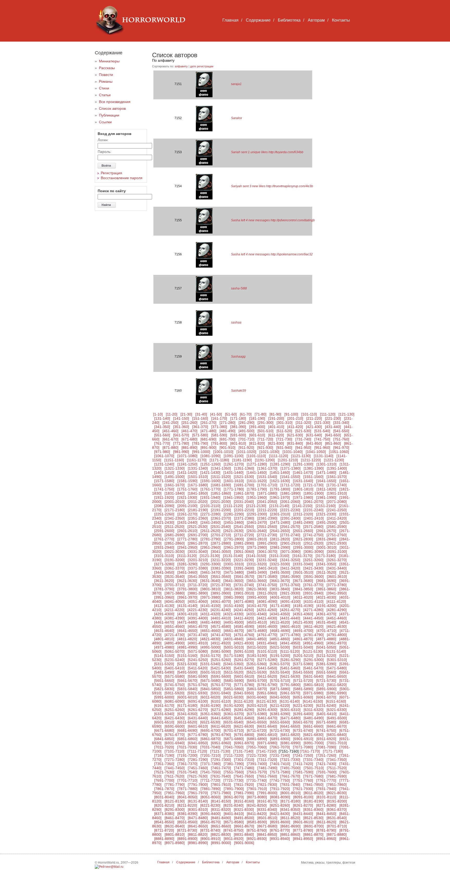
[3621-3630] (187, 581)
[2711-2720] (244, 535)
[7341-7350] (337, 760)
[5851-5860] (234, 689)
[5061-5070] (175, 651)
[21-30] (186, 414)
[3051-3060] (244, 551)
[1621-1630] (280, 481)
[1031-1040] (293, 452)
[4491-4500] (234, 622)
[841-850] (314, 443)
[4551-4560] (175, 626)
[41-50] (216, 414)
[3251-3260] (313, 560)
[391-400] (257, 427)
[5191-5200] (280, 655)
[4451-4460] (337, 618)
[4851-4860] (280, 639)
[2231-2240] (313, 510)
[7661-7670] (290, 776)
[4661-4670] (234, 631)
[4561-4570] (198, 626)
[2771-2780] (187, 539)
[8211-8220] (187, 805)
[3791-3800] (187, 589)
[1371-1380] (290, 468)
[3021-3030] (175, 551)
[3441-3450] (164, 572)
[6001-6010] (187, 697)
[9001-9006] (244, 843)
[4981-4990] (187, 647)
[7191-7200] (187, 755)
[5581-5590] (198, 676)
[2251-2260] (164, 514)
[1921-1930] (187, 497)
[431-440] (333, 427)
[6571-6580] (326, 722)
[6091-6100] (198, 701)
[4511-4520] (280, 622)
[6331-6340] (164, 714)
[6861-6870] (211, 739)
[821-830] (276, 443)
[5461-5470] (313, 668)
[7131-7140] (243, 751)
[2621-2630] (233, 531)
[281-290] (246, 422)
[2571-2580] (313, 527)
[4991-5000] (211, 647)
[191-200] (276, 418)
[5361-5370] (280, 664)
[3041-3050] (221, 551)
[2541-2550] (244, 527)
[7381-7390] (234, 764)
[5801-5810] (314, 685)
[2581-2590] (337, 527)
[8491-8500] (244, 818)
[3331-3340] (303, 564)
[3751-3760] (290, 585)
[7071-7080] (303, 747)
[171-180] (238, 418)
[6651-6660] (313, 726)
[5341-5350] (233, 664)
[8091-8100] (303, 797)
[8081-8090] (280, 797)
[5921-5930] (198, 693)
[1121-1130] (301, 456)
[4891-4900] (175, 643)
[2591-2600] (164, 531)
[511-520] (284, 431)
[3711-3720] (198, 585)
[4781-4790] (314, 635)
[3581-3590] (290, 576)
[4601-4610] (290, 626)
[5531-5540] (280, 672)
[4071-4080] (244, 601)
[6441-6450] (221, 718)
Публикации (109, 115)
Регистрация (111, 173)
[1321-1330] (175, 468)
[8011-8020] (313, 793)
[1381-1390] (314, 468)
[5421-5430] (221, 668)
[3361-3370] (175, 568)
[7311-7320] (267, 760)
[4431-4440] (290, 618)
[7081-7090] (326, 747)
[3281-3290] (187, 564)
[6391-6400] (303, 714)
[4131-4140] (187, 606)
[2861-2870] (198, 543)
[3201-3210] (198, 560)
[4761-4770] (267, 635)
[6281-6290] (244, 710)
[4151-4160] (234, 606)
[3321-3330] (280, 564)
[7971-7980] (221, 793)
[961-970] (341, 447)
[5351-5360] (257, 664)
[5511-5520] (233, 672)
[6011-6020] (210, 697)
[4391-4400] (198, 618)
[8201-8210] (164, 805)
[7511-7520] (337, 768)
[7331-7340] (313, 760)
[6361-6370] (234, 714)
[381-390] (238, 427)
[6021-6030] (233, 697)
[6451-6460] (244, 718)
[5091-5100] (244, 651)
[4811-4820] (187, 639)
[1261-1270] (234, 464)
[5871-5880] (280, 689)
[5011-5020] (257, 647)
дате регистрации (201, 66)
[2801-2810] (257, 539)
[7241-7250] (303, 755)
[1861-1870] (244, 493)
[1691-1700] (244, 485)
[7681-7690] (337, 776)
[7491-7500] (290, 768)
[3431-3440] (337, 568)
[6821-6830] (313, 735)
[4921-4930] (244, 643)
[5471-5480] (337, 668)
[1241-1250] (187, 464)
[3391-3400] (244, 568)
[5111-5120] (290, 651)
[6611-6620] (221, 726)
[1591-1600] (211, 481)
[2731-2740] (290, 535)
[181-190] (257, 418)
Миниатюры (109, 61)
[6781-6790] (221, 735)
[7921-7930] (303, 789)
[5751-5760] (198, 685)
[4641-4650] (187, 631)
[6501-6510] (164, 722)
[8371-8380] (164, 814)
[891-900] (208, 447)
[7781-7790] (175, 784)
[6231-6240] (326, 705)
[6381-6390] (280, 714)
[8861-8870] (313, 834)
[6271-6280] (221, 710)
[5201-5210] (303, 655)
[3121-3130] (210, 556)
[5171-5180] (234, 655)
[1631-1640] (303, 481)
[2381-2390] (267, 518)
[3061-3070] (267, 551)
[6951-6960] (221, 743)
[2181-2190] (198, 510)
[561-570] (181, 435)
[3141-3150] (256, 556)
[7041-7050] (233, 747)
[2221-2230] (290, 510)
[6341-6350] (187, 714)
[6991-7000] (314, 743)
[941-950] (303, 447)
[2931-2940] (164, 547)
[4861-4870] (303, 639)
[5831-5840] (187, 689)
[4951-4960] (313, 643)
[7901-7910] (257, 789)
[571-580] (200, 435)
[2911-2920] (313, 543)
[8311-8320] (221, 809)
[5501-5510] (211, 672)
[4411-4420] (244, 618)
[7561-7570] (257, 772)
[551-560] (162, 435)
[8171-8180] (290, 801)
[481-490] (227, 431)
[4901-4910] (198, 643)
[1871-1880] (267, 493)
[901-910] (227, 447)
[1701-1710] (267, 485)
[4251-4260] (267, 610)
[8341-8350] (290, 809)
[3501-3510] (303, 572)
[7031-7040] (210, 747)
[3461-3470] (211, 572)
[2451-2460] (234, 522)
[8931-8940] (280, 839)
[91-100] (291, 414)
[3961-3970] (187, 597)
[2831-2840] (326, 539)
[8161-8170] (267, 801)
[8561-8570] (211, 822)
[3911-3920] (267, 593)
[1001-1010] (223, 452)
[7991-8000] (267, 793)
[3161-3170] (302, 556)
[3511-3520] (326, 572)
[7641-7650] (244, 776)
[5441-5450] (267, 668)
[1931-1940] (210, 497)
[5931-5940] (221, 693)
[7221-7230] (257, 755)
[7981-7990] (244, 793)
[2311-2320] (303, 514)
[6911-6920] (326, 739)
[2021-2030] (221, 502)
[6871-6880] (234, 739)
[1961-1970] (280, 497)
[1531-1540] (267, 477)
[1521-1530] (244, 477)
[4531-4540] (326, 622)
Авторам (316, 20)
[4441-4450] (313, 618)
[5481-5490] (164, 672)
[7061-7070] (280, 747)
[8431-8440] (303, 814)
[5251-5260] (221, 660)
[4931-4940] (267, 643)
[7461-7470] (221, 768)
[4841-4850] (257, 639)
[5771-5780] (244, 685)
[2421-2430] (164, 522)
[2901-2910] (290, 543)
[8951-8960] (326, 839)
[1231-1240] (164, 464)
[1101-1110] (256, 456)
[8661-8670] (244, 826)
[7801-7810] (221, 784)
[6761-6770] (175, 735)
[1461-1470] (303, 472)
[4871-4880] (326, 639)
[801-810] (238, 443)
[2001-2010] (175, 502)
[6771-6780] (198, 735)
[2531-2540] (221, 527)
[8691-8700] (314, 826)
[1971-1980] (303, 497)
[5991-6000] (164, 697)
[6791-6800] (244, 735)
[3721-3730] (221, 585)
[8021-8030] (337, 793)
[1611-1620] (257, 481)
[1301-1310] (326, 464)
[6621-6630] (244, 726)
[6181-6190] (211, 705)
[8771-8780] (303, 830)
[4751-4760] (244, 635)
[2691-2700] (198, 535)
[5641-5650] (337, 676)
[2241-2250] (337, 510)
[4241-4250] (244, 610)
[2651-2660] (303, 531)
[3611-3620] (164, 581)
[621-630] (295, 435)
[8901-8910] (211, 839)
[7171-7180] (333, 751)
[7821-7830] (267, 784)
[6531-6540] (233, 722)
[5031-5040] (303, 647)
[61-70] (246, 414)
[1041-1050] (316, 452)
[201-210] (295, 418)
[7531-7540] (187, 772)
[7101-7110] (174, 751)
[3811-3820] (233, 589)
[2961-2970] (234, 547)
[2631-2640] (257, 531)
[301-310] (284, 422)
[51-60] (231, 414)
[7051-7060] (257, 747)
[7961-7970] (198, 793)
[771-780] (181, 443)
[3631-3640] (210, 581)
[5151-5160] (187, 655)
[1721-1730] (313, 485)
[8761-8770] (280, 830)
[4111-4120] (336, 601)
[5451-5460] (290, 668)
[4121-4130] (164, 606)
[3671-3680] (303, 581)
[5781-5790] (267, 685)
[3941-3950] (337, 593)
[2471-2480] (280, 522)
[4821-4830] (210, 639)
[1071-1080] (187, 456)
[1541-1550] (290, 477)
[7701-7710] (187, 780)
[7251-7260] (326, 755)
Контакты (341, 20)
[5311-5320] (164, 664)
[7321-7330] (290, 760)
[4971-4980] (164, 647)
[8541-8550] (164, 822)
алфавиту (181, 66)
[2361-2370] (221, 518)
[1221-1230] (334, 460)
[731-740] (303, 439)
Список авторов (112, 108)
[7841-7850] (313, 784)
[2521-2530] (198, 527)
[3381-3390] (221, 568)
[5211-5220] (326, 655)
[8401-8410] (234, 814)
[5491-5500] (187, 672)
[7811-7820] (244, 784)
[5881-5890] (303, 689)
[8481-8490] (221, 818)
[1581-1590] (187, 481)
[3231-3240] (267, 560)
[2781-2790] (211, 539)
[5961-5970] (290, 693)
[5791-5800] (290, 685)
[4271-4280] (313, 610)
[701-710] (246, 439)
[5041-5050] (326, 647)
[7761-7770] (326, 780)
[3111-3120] (187, 556)
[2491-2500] (326, 522)
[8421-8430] (280, 814)
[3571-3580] (267, 576)
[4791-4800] (337, 635)
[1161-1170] (197, 460)
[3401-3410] (267, 568)
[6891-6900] (280, 739)
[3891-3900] (221, 593)
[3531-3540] (175, 576)
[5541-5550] (303, 672)
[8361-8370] (337, 809)
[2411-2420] (337, 518)
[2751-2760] (337, 535)
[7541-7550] (211, 772)
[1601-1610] (234, 481)
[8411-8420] (257, 814)
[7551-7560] (234, 772)
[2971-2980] (257, 547)
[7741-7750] (280, 780)
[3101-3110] (164, 556)
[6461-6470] (267, 718)
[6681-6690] (187, 730)
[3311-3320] (257, 564)
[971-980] (162, 452)
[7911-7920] (280, 789)
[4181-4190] (303, 606)
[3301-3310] (234, 564)
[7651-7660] (267, 776)
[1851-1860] (221, 493)
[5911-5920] (174, 693)
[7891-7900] (234, 789)
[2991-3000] (303, 547)
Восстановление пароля (121, 178)
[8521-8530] (313, 818)
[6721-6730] (280, 730)
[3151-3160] (279, 556)
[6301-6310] (290, 710)
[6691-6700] (211, 730)
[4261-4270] (290, 610)
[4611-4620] (313, 626)
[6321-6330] (337, 710)
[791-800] (219, 443)
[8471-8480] (198, 818)
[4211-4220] (174, 610)
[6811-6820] (290, 735)
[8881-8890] (164, 839)
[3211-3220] (221, 560)
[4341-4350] (280, 614)
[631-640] (314, 435)
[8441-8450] (326, 814)
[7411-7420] (303, 764)
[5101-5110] (267, 651)
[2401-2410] (314, 518)
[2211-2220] (267, 510)
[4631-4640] (164, 631)
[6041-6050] (280, 697)
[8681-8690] (290, 826)
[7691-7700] (164, 780)
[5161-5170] (211, 655)
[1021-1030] (269, 452)
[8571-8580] (234, 822)
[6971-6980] (267, 743)
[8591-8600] (280, 822)
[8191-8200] (337, 801)
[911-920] (246, 447)
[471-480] (208, 431)
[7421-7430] (326, 764)
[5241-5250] (198, 660)
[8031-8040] (164, 797)
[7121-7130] (220, 751)
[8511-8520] (290, 818)
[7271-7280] (175, 760)
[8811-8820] (198, 834)
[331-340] (341, 422)
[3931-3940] (313, 593)
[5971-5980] (313, 693)
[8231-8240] (233, 805)
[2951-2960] (211, 547)
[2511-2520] (174, 527)
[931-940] (284, 447)
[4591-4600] (267, 626)
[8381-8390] (187, 814)
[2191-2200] (221, 510)
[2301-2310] (280, 514)
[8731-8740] (210, 830)
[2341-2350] (175, 518)
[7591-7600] (326, 772)
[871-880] (170, 447)
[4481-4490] (211, 622)
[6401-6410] (326, 714)
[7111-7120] (197, 751)
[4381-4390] (175, 618)
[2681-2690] (175, 535)
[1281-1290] (280, 464)
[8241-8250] (257, 805)
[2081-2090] (164, 506)
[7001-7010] (337, 743)
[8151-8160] (244, 801)
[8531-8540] (337, 818)
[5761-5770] (221, 685)
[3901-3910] (244, 593)
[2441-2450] (211, 522)
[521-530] (303, 431)
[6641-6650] (290, 726)
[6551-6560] (280, 722)
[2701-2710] (221, 535)
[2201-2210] (244, 510)
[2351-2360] (198, 518)
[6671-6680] (164, 730)
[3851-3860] (326, 589)
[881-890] (189, 447)
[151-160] (200, 418)
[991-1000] (201, 452)
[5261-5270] (244, 660)
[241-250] (170, 422)
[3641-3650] (233, 581)
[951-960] (322, 447)
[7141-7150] (267, 751)
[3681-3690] (326, 581)
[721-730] (284, 439)
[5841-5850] (211, 689)
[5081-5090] (221, 651)
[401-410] (276, 427)
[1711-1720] (290, 485)
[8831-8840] (244, 834)
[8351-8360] (313, 809)
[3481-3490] (257, 572)
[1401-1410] (164, 472)
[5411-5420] (198, 668)
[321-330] (322, 422)
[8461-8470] (175, 818)
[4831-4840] (233, 639)
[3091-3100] (337, 551)
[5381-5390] (326, 664)
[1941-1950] (233, 497)
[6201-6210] (257, 705)
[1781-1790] (257, 489)
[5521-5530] (257, 672)
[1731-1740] (337, 485)
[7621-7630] (198, 776)
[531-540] (322, 431)
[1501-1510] (198, 477)
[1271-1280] (257, 464)
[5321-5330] (187, 664)
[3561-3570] (244, 576)
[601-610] (257, 435)
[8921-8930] (257, 839)
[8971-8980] (175, 843)
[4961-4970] (337, 643)
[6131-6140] (290, 701)
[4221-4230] (198, 610)
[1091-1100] (233, 456)
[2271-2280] (211, 514)
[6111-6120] (243, 701)
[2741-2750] (313, 535)
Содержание (258, 20)
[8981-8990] (198, 843)
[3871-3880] (175, 593)
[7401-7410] (280, 764)
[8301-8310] (198, 809)
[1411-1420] (187, 472)
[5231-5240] (175, 660)
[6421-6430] (175, 718)
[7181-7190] (164, 755)
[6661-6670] (337, 726)
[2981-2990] (280, 547)
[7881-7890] (211, 789)
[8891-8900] (187, 839)
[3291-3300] (211, 564)
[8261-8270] (303, 805)
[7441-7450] (175, 768)
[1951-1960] (257, 497)
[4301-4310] (187, 614)
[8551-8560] (187, 822)
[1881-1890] (290, 493)
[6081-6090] (175, 701)
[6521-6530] (210, 722)
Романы (106, 81)
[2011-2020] (198, 502)
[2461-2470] (257, 522)
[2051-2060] (290, 502)
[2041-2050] (267, 502)
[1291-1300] (303, 464)
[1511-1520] (221, 477)
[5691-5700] (257, 680)
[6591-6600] (175, 726)
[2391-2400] (290, 518)
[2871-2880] (221, 543)
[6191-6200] (234, 705)
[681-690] (208, 439)
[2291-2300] (257, 514)
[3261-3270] (337, 560)
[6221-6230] (303, 705)
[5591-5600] (221, 676)
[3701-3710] (175, 585)
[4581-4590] (244, 626)
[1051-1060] (339, 452)
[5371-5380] (303, 664)
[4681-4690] (280, 631)
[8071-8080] (257, 797)
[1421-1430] (210, 472)
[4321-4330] (233, 614)
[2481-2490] (303, 522)
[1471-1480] (326, 472)
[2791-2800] (234, 539)
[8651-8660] (221, 826)
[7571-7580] (280, 772)
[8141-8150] (221, 801)
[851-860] (333, 443)
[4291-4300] (164, 614)
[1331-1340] (198, 468)
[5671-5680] (211, 680)
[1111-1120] (278, 456)
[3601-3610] (337, 576)
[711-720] (265, 439)
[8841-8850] (267, 834)
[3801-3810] (211, 589)
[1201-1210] (288, 460)
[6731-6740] (303, 730)
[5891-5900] (326, 689)
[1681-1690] (221, 485)
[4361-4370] (326, 614)
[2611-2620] (210, 531)
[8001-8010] (290, 793)
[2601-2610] (187, 531)
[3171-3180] (326, 556)
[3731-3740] (244, 585)
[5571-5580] (175, 676)
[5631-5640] (313, 676)
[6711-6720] (257, 730)
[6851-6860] (187, 739)
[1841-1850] (198, 493)
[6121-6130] (267, 701)
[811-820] (257, 443)
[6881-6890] (257, 739)
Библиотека (289, 20)
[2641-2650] (280, 531)
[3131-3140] (233, 556)
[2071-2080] (337, 502)
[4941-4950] (290, 643)
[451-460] (170, 431)
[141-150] (181, 418)
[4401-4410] (221, 618)
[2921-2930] (337, 543)
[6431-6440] (198, 718)
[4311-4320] (210, 614)
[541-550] (341, 431)
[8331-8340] (267, 809)
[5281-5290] (290, 660)
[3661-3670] (280, 581)
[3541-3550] (198, 576)
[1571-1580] (164, 481)
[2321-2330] (326, 514)
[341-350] (162, 427)
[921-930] (265, 447)
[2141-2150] (302, 506)
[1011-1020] (246, 452)
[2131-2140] (279, 506)
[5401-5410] (175, 668)
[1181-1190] (242, 460)
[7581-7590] (303, 772)
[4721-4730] (175, 635)
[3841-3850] (303, 589)
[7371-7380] (211, 764)
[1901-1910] (337, 493)
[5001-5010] (234, 647)
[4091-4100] (290, 601)
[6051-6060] (303, 697)
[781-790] (200, 443)
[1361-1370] (267, 468)
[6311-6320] (313, 710)
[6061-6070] (326, 697)
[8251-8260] (280, 805)
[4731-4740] (198, 635)
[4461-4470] (164, 622)
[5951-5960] (267, 693)
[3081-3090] (314, 551)
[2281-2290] (234, 514)
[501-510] (265, 431)
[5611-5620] (267, 676)
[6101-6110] (221, 701)
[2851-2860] (175, 543)
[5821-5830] (164, 689)
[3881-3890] (198, 593)
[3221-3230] (244, 560)
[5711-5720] (303, 680)
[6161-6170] (164, 705)
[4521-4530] (303, 622)
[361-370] (200, 427)
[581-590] (219, 435)
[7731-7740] (257, 780)
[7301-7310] (244, 760)
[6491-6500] (337, 718)
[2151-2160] (326, 506)
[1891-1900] (314, 493)
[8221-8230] (210, 805)
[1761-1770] (211, 489)
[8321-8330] (244, 809)
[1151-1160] (174, 460)
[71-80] (260, 414)
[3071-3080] (290, 551)
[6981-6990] (290, 743)
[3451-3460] (187, 572)
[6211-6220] (280, 705)
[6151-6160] (336, 701)
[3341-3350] (326, 564)
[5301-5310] (337, 660)
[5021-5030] (280, 647)
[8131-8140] (198, 801)
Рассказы (107, 68)
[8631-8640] (175, 826)
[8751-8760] (257, 830)
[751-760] (341, 439)
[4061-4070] (221, 601)
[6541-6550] (257, 722)
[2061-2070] (313, 502)
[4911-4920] (221, 643)
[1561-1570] (337, 477)
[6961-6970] (244, 743)
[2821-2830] (303, 539)
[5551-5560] (326, 672)
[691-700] (227, 439)
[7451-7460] (198, 768)
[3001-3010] (326, 547)
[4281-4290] (337, 610)
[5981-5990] (337, 693)
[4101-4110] (313, 601)
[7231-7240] (280, 755)
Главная (230, 20)
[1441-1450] (257, 472)
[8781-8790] (326, 830)
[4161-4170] (257, 606)
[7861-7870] (164, 789)
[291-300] (265, 422)
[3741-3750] (267, 585)
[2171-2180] (175, 510)
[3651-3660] (257, 581)
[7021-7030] (187, 747)
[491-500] (246, 431)
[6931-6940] (175, 743)
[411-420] (295, 427)
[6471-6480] (290, 718)
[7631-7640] (221, 776)
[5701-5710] (280, 680)
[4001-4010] (280, 597)
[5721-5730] (326, 680)
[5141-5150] (164, 655)
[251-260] (189, 422)
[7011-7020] (164, 747)
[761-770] (162, 443)
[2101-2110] (210, 506)
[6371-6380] (257, 714)
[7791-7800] (198, 784)
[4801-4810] (164, 639)
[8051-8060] (211, 797)
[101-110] (309, 414)
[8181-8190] (314, 801)
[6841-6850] (164, 739)
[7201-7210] (211, 755)
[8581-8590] (257, 822)
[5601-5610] (244, 676)
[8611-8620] (326, 822)
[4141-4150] (211, 606)
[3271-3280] (164, 564)
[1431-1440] (233, 472)
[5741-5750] (175, 685)
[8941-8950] (303, 839)
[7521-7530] (164, 772)
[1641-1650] (326, 481)
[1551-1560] (313, 477)
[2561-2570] (290, 527)
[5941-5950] (244, 693)
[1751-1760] (187, 489)
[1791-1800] (280, 489)
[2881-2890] (244, 543)
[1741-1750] (164, 489)
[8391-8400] (211, 814)
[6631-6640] (267, 726)
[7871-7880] (187, 789)
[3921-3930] (290, 593)
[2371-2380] (244, 518)
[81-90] (275, 414)
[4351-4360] (303, 614)
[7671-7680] (313, 776)
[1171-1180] (219, 460)
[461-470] (189, 431)
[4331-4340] (257, 614)
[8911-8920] (233, 839)
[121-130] (346, 414)
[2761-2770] (164, 539)
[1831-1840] (175, 493)
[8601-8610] (303, 822)
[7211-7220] (233, 755)
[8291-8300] (175, 809)
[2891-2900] (267, 543)
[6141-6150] (313, 701)
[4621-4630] (337, 626)
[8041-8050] (187, 797)
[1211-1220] (311, 460)
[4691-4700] (303, 631)
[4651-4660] (211, 631)
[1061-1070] (164, 456)
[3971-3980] (211, 597)
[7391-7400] (257, 764)
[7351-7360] (164, 764)
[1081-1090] (211, 456)
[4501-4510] (257, 622)
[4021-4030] (326, 597)
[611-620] (276, 435)
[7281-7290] (198, 760)
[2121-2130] (256, 506)
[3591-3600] (314, 576)
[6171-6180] (187, 705)
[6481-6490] (314, 718)
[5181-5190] (257, 655)
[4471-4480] (187, 622)
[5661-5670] (187, 680)
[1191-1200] (265, 460)
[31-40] (201, 414)
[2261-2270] (187, 514)
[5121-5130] (313, 651)
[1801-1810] (303, 489)
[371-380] (219, 427)
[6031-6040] (257, 697)
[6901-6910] (303, 739)
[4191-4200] (326, 606)
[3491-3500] (280, 572)
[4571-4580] (221, 626)
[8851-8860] (290, 834)
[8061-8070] (234, 797)
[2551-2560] (267, 527)
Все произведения (114, 102)
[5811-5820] (337, 685)
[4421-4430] (267, 618)
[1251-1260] (211, 464)
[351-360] (181, 427)
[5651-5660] (164, 680)
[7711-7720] (210, 780)
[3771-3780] (337, 585)
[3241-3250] (290, 560)
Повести (106, 75)
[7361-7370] (187, 764)
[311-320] (303, 422)
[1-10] (158, 414)
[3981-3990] (234, 597)
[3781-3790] (164, 589)
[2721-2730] (267, 535)
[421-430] (314, 427)
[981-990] (181, 452)
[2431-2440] (187, 522)
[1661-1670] (175, 485)
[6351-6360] (211, 714)
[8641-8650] (198, 826)
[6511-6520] (187, 722)
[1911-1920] (164, 497)
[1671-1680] (198, 485)
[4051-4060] (198, 601)
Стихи (104, 88)
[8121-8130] (175, 801)
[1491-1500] (175, 477)
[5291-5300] (314, 660)
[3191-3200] (175, 560)
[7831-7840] (290, 784)
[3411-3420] (290, 568)
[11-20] (171, 414)
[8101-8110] (326, 797)
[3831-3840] (280, 589)
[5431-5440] (244, 668)
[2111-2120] (233, 506)
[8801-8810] (175, 834)
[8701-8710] (337, 826)
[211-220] (314, 418)
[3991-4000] (257, 597)
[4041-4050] (175, 601)
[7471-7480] (244, 768)
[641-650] (333, 435)
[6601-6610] (198, 726)
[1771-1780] (234, 489)
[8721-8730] (187, 830)
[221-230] (333, 418)
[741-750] (322, 439)
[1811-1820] (326, 489)
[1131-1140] (323, 456)
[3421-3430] (313, 568)
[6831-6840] (337, 735)
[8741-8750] (233, 830)
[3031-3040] (198, 551)
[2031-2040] (244, 502)
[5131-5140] (336, 651)
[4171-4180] (280, 606)
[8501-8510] (267, 818)
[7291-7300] (221, 760)
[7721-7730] (233, 780)
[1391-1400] (337, 468)
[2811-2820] (280, 539)
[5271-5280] (267, 660)
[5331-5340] (210, 664)
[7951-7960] (175, 793)
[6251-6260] (175, 710)
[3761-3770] (313, 585)
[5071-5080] (198, 651)
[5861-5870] (257, 689)
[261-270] (208, 422)
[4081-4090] (267, 601)
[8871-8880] (337, 834)
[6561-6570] (303, 722)
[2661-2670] (326, 531)
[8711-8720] (164, 830)
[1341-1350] (221, 468)
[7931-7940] (326, 789)
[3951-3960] (164, 597)
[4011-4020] (303, 597)
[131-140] (162, 418)
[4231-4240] (221, 610)
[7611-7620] (174, 776)
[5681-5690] (234, 680)
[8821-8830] (221, 834)
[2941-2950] (187, 547)
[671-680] (189, 439)
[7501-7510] (314, 768)
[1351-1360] (244, 468)
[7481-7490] (267, 768)
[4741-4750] (221, 635)
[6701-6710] (234, 730)
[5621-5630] (290, 676)
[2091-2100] (187, 506)
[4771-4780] (290, 635)
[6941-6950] (198, 743)
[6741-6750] (326, 730)
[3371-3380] (198, 568)
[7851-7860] (337, 784)
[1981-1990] (326, 497)
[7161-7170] (310, 751)
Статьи (105, 95)
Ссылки (105, 122)
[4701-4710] (326, 631)
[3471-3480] (234, 572)
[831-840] (295, 443)
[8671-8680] (267, 826)
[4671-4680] (257, 631)
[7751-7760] (303, 780)
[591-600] (238, 435)
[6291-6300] (267, 710)
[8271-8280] (326, 805)
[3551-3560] (221, 576)
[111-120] (327, 414)
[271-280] (227, 422)
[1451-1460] (280, 472)
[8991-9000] (221, 843)
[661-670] (170, 439)
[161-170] (219, 418)
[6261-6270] (198, 710)
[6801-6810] (267, 735)
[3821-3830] (257, 589)
